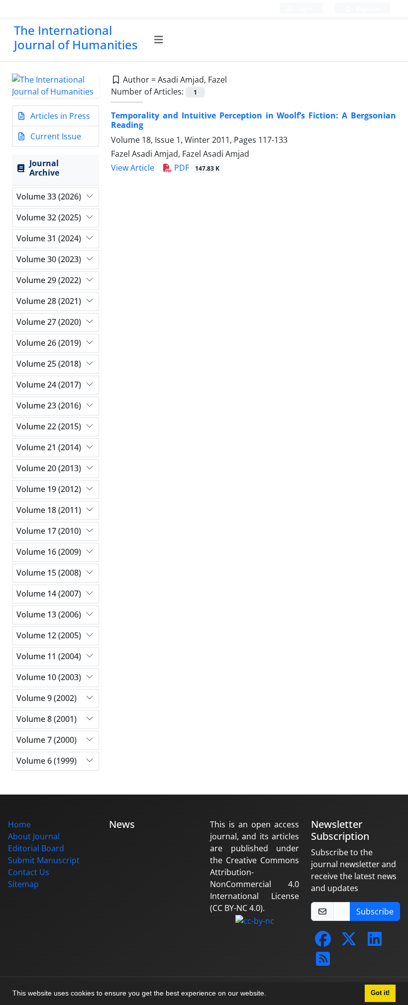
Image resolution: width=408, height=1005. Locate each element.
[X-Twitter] (349, 941)
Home (19, 824)
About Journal (34, 836)
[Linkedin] (375, 941)
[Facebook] (323, 941)
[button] (269, 994)
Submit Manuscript (44, 860)
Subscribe (375, 911)
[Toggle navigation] (159, 40)
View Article (132, 167)
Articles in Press (59, 115)
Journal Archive (44, 168)
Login (304, 8)
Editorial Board (36, 848)
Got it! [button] (380, 993)
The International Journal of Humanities (76, 37)
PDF (195, 167)
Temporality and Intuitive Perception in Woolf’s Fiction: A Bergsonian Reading (253, 120)
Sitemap (23, 884)
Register (367, 8)
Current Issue (54, 136)
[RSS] (323, 961)
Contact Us (28, 872)
